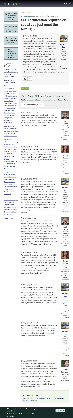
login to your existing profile (30, 400)
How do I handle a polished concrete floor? (9, 82)
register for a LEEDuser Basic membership (50, 398)
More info (10, 416)
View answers (8, 218)
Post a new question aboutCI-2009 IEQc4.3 (11, 40)
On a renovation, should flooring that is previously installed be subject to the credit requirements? (11, 131)
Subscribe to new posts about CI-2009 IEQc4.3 (11, 29)
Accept (52, 410)
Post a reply (25, 88)
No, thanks (60, 410)
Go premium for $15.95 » (33, 104)
